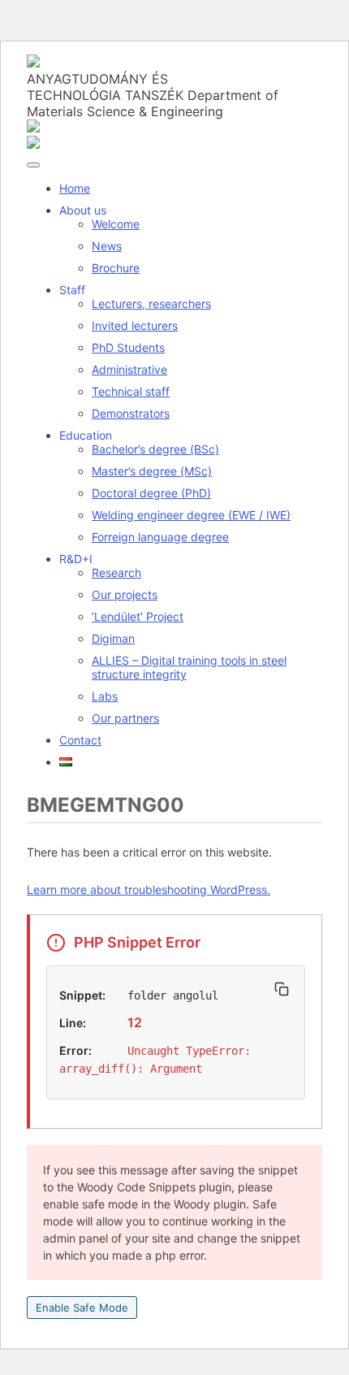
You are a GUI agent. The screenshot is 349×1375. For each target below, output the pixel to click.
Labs (105, 696)
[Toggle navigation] (33, 165)
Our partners (125, 718)
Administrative (129, 369)
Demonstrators (131, 413)
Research (116, 572)
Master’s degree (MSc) (152, 471)
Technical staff (131, 391)
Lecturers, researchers (151, 303)
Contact (80, 740)
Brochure (116, 268)
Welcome (116, 224)
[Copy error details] (281, 989)
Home (74, 188)
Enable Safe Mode (82, 1307)
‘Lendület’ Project (137, 616)
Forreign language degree (160, 537)
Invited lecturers (135, 325)
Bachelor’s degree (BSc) (155, 449)
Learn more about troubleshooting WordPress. (148, 889)
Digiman (113, 638)
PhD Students (128, 347)
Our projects (124, 594)
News (107, 246)
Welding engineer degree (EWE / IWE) (191, 515)
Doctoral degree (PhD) (151, 493)
